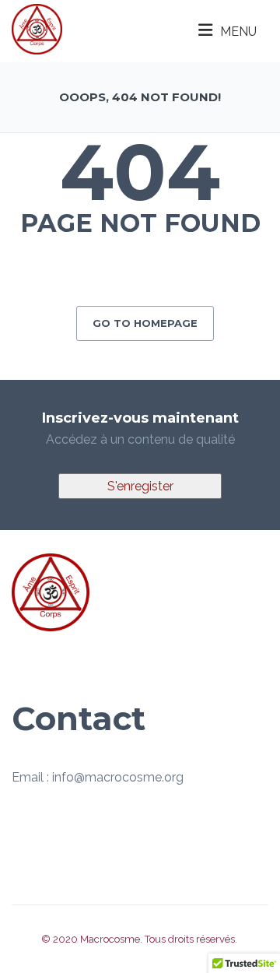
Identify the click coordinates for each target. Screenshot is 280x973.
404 (140, 172)
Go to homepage (145, 323)
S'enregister (140, 486)
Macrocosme (110, 939)
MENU (238, 31)
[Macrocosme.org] (37, 28)
